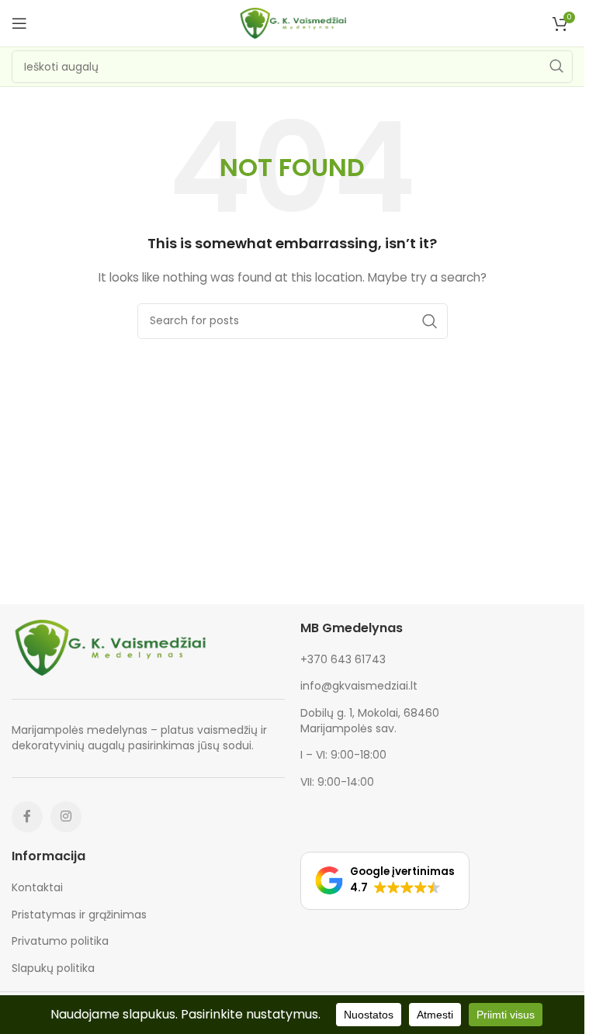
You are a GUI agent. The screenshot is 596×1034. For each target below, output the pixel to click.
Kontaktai (37, 887)
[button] (385, 881)
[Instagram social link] (65, 816)
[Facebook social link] (27, 816)
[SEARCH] (556, 66)
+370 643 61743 (343, 659)
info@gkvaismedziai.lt (359, 685)
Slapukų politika (53, 968)
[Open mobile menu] (19, 23)
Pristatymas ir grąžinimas (79, 915)
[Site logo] (292, 22)
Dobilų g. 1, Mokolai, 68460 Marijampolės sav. (369, 720)
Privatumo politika (60, 941)
